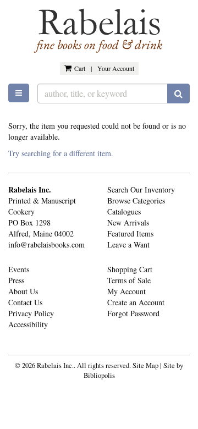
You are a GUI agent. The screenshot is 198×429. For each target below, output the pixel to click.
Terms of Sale (129, 280)
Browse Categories (136, 200)
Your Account (115, 68)
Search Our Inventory (141, 189)
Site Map (145, 365)
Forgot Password (133, 313)
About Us (23, 291)
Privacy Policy (31, 313)
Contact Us (25, 302)
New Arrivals (128, 222)
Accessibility (28, 324)
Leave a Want (128, 244)
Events (18, 269)
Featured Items (130, 233)
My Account (126, 291)
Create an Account (135, 302)
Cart (80, 68)
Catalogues (124, 211)
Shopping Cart (129, 269)
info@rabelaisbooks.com (46, 244)
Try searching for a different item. (60, 153)
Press (16, 280)
